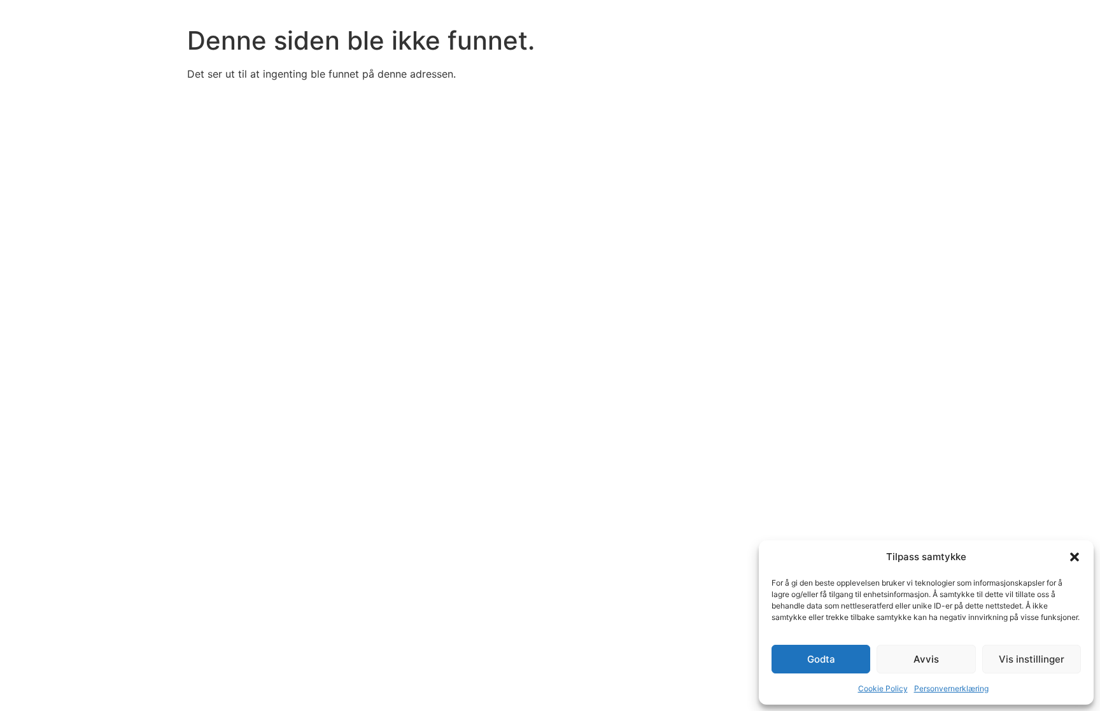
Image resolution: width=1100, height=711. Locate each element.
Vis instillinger (1031, 659)
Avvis (926, 659)
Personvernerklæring (951, 688)
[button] (1074, 557)
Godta (821, 659)
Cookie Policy (883, 688)
